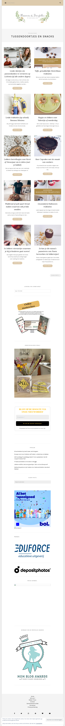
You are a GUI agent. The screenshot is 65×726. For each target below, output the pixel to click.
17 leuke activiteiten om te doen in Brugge (25, 461)
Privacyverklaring (32, 707)
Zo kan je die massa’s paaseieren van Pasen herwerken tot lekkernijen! (47, 251)
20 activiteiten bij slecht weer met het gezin (26, 451)
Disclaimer (32, 705)
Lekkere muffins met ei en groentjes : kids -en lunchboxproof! (31, 464)
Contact (32, 701)
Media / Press (32, 700)
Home (32, 696)
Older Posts (55, 275)
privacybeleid (35, 428)
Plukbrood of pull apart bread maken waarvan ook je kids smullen (17, 207)
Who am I (32, 698)
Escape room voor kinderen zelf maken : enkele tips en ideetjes (31, 454)
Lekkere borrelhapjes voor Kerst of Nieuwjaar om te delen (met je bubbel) (17, 162)
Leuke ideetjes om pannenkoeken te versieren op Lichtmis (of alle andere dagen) (17, 74)
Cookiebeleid (39, 723)
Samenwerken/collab (32, 703)
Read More (17, 88)
